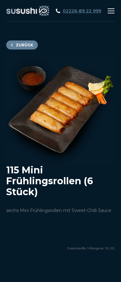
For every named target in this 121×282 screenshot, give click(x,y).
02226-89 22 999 (82, 11)
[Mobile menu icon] (111, 11)
